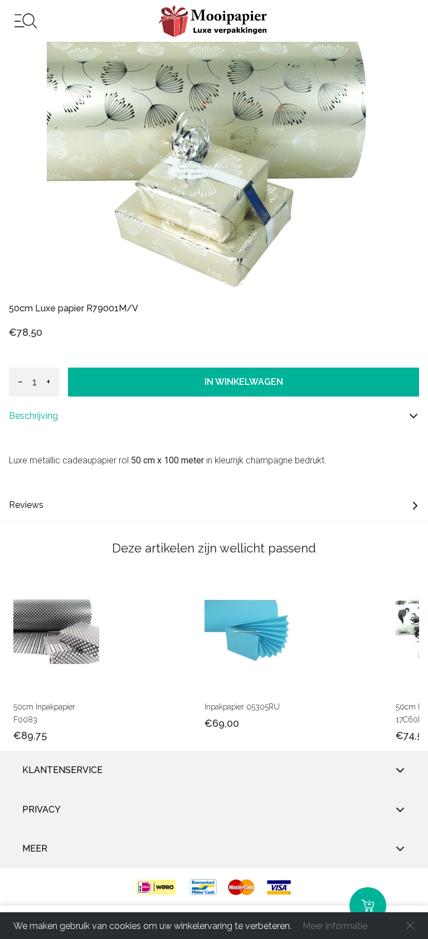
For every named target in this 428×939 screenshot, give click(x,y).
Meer (34, 848)
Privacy (41, 809)
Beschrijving (33, 415)
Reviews (26, 505)
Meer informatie (335, 926)
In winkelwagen (244, 381)
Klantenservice (62, 770)
